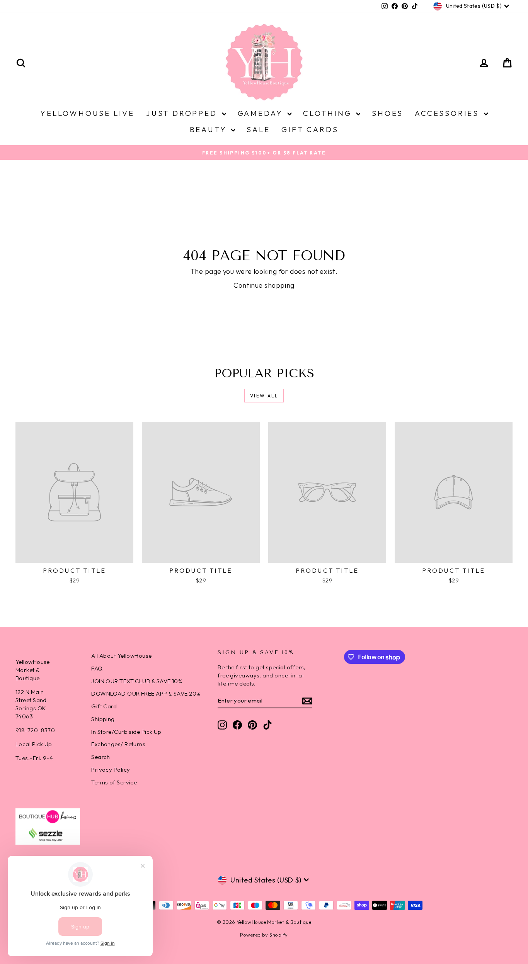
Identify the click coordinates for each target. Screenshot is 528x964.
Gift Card (104, 706)
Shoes (387, 113)
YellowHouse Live (87, 113)
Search (100, 756)
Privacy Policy (110, 769)
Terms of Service (114, 782)
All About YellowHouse (121, 655)
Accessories (448, 113)
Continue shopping (264, 285)
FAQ (96, 668)
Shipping (103, 719)
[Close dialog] (510, 773)
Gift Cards (309, 129)
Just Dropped (183, 113)
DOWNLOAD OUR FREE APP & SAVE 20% (145, 693)
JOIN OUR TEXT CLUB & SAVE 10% (136, 681)
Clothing (328, 113)
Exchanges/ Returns (118, 744)
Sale (258, 129)
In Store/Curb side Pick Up (126, 731)
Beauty (210, 129)
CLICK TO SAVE (294, 909)
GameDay (262, 113)
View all (264, 396)
